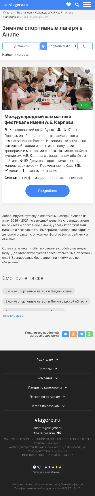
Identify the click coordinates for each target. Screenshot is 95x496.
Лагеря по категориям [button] (45, 387)
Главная (8, 12)
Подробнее (47, 191)
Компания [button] (45, 378)
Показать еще (12, 315)
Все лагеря (24, 12)
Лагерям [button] (45, 369)
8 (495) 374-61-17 (69, 488)
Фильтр (22, 46)
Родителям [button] (45, 359)
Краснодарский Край (48, 12)
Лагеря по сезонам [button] (45, 406)
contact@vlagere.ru (47, 428)
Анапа (69, 12)
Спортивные (11, 17)
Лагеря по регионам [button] (45, 396)
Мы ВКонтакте (45, 433)
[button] (86, 5)
